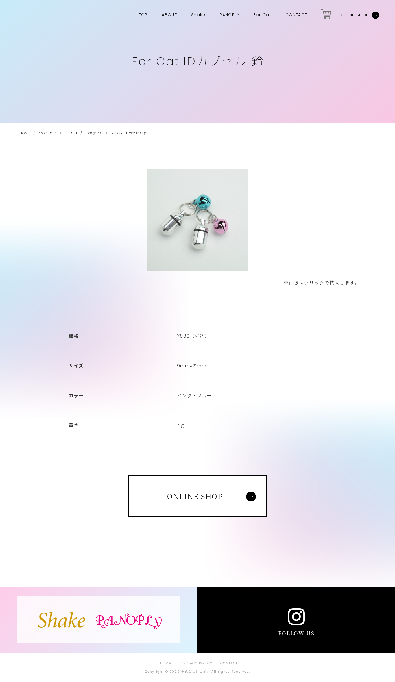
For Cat (71, 133)
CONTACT (229, 663)
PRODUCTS (47, 133)
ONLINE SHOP (354, 15)
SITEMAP (165, 663)
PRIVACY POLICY (196, 663)
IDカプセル (94, 133)
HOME (25, 133)
